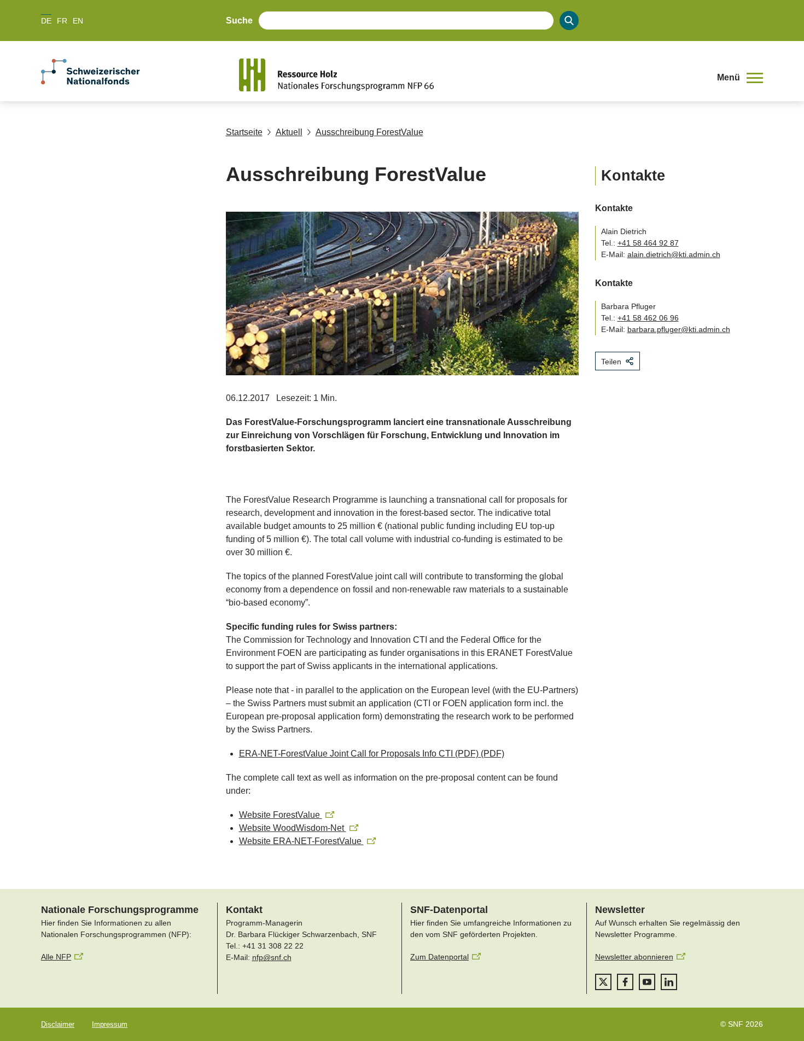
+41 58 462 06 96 (648, 317)
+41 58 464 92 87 (648, 243)
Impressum (109, 1024)
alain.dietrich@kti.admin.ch (673, 254)
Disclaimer (57, 1024)
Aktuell (289, 132)
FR (62, 20)
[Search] (569, 20)
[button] (740, 77)
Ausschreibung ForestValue (369, 132)
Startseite (244, 132)
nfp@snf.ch (272, 957)
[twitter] (603, 982)
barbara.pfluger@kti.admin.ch (678, 329)
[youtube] (647, 982)
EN (78, 20)
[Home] (470, 75)
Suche (239, 20)
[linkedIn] (669, 982)
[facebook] (625, 982)
